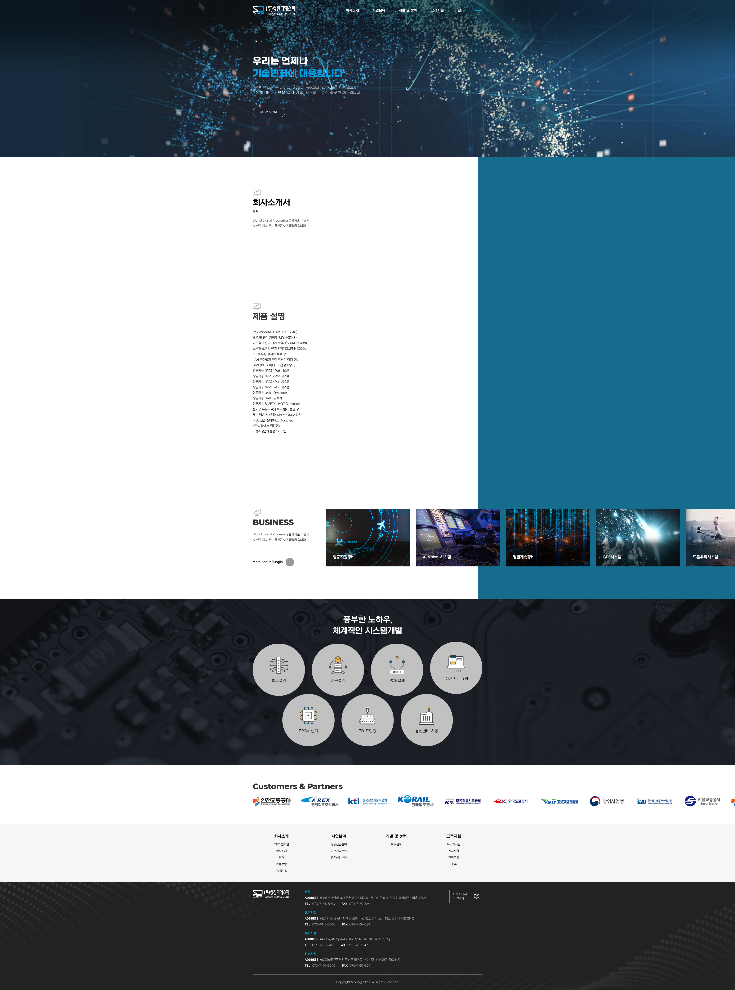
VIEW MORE (269, 112)
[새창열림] (32, 801)
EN (460, 11)
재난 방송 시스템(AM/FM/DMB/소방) (277, 415)
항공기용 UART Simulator (270, 393)
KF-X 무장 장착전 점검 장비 (270, 354)
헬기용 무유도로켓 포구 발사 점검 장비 (277, 409)
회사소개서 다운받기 (459, 896)
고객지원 (453, 836)
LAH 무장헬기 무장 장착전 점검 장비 (276, 360)
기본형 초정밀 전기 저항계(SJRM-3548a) (280, 343)
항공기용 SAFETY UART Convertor (276, 404)
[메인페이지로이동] (274, 10)
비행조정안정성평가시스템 (269, 431)
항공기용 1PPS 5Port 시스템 (271, 387)
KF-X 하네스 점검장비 (267, 426)
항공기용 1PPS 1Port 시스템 (271, 370)
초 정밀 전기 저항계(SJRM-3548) (274, 338)
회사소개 (281, 836)
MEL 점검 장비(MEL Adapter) (273, 420)
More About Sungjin (268, 562)
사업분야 (339, 836)
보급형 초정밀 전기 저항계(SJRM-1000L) (280, 348)
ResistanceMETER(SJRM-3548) (275, 332)
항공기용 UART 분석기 (267, 398)
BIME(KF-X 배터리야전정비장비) (274, 365)
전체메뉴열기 (478, 10)
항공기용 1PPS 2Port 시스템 (271, 376)
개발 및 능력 (396, 836)
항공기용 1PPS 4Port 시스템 (271, 382)
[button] (256, 41)
